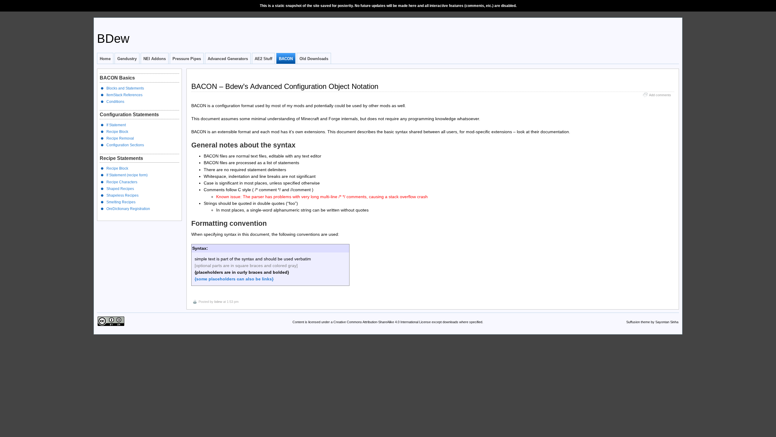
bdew (218, 301)
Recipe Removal (120, 138)
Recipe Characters (121, 182)
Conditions (115, 102)
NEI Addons (154, 58)
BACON (286, 58)
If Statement (116, 125)
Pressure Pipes (186, 58)
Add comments (660, 95)
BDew (113, 38)
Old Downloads (313, 58)
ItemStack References (124, 95)
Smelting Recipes (120, 202)
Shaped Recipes (120, 189)
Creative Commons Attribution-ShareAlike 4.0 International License (382, 322)
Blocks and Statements (125, 88)
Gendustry (127, 58)
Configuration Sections (125, 145)
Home (105, 58)
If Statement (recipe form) (127, 175)
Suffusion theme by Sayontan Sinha (652, 322)
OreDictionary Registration (128, 209)
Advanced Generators (228, 58)
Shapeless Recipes (122, 195)
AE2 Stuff (263, 58)
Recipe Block (117, 132)
